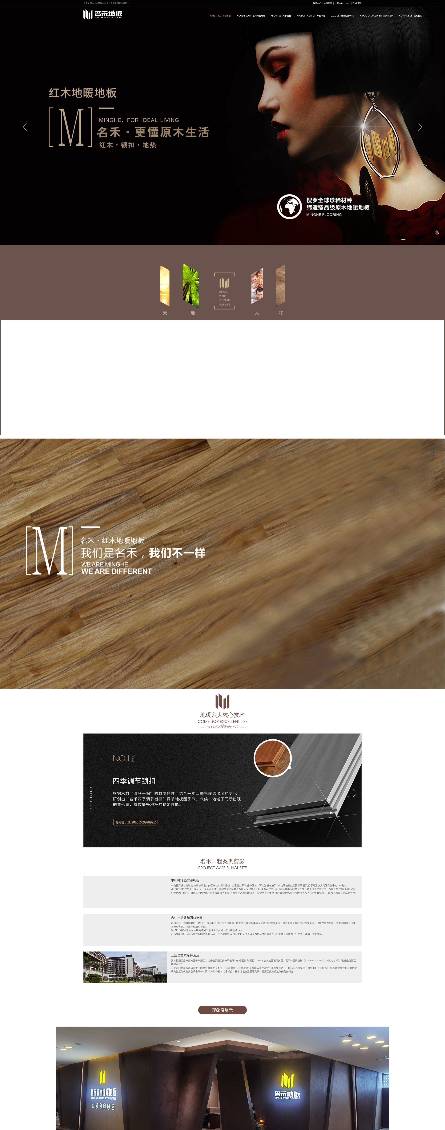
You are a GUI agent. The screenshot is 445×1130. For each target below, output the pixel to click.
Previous (25, 127)
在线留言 (328, 3)
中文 (348, 3)
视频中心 (317, 3)
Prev (88, 793)
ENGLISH (357, 3)
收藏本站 (339, 3)
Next (419, 127)
